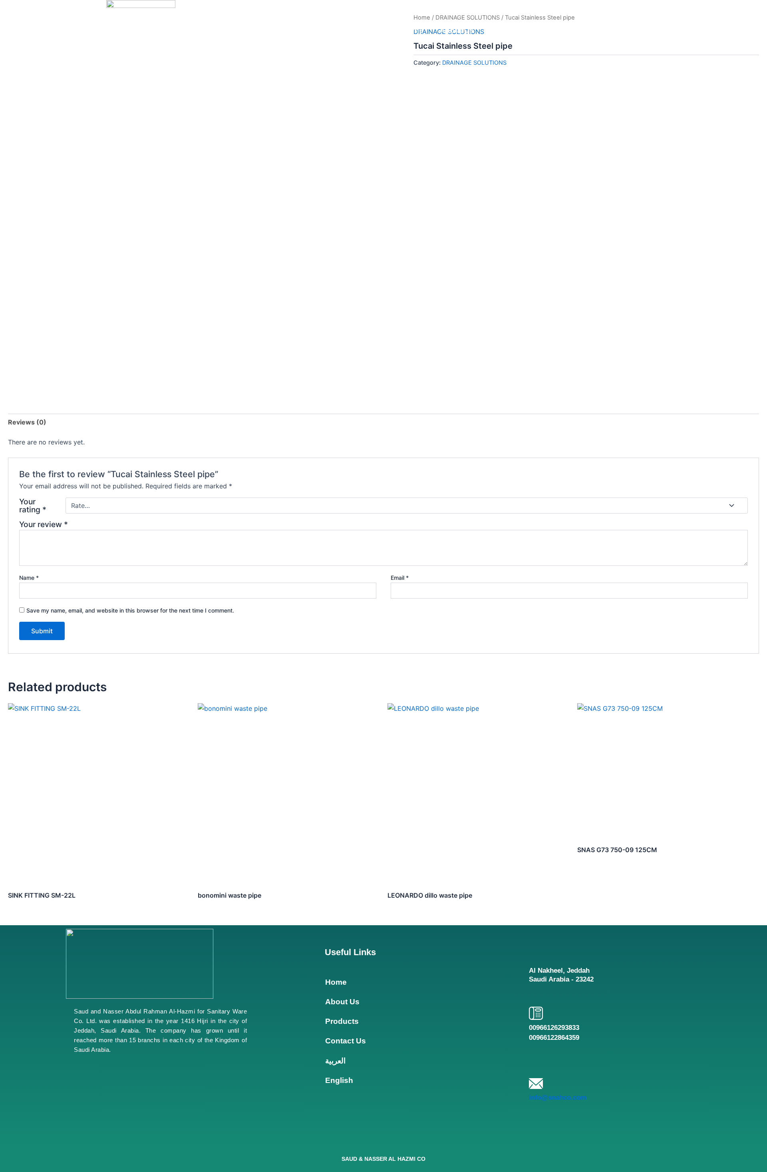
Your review (43, 524)
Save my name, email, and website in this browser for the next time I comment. (130, 610)
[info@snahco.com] (536, 1084)
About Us (456, 30)
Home (412, 30)
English (646, 30)
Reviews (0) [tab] (27, 422)
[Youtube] (120, 1125)
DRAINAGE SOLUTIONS (474, 62)
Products (506, 30)
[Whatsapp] (196, 1125)
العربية (606, 30)
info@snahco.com (557, 1097)
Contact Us (559, 30)
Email (400, 577)
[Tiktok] (158, 1125)
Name (29, 577)
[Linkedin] (81, 1125)
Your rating (32, 506)
